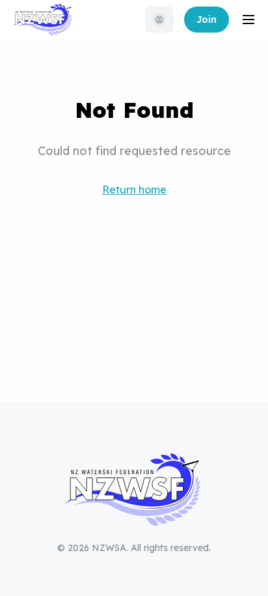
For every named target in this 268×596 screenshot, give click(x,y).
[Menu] (248, 19)
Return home (134, 189)
